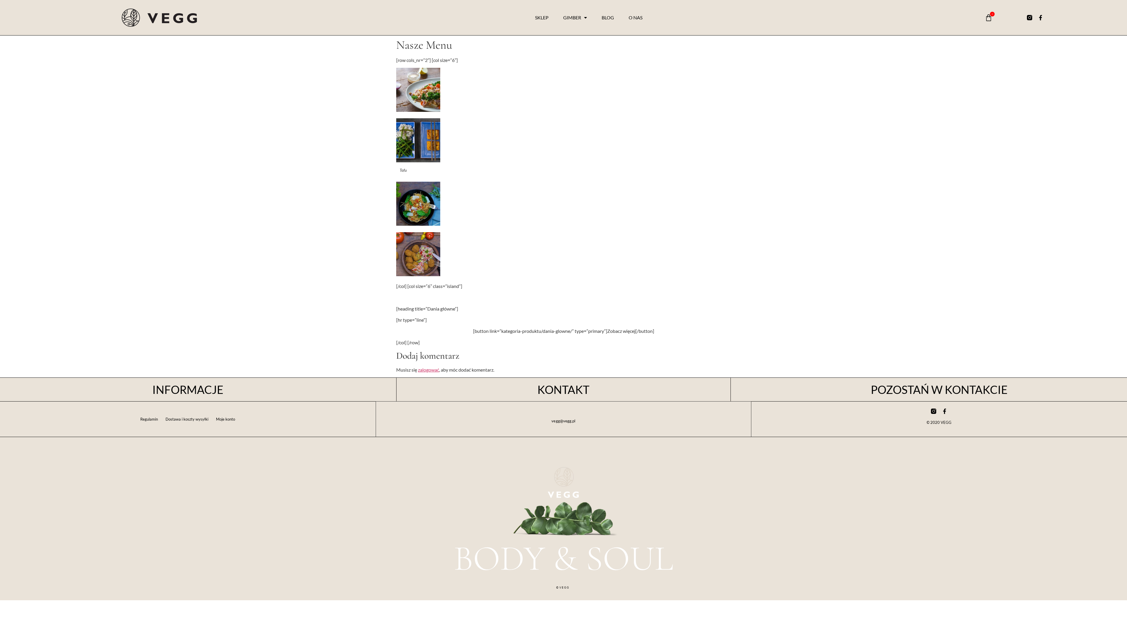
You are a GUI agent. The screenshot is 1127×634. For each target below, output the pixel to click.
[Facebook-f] (1040, 17)
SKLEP (542, 17)
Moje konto (225, 419)
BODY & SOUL (563, 558)
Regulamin (149, 419)
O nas (635, 17)
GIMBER (572, 17)
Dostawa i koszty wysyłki (187, 419)
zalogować (428, 369)
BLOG (608, 17)
